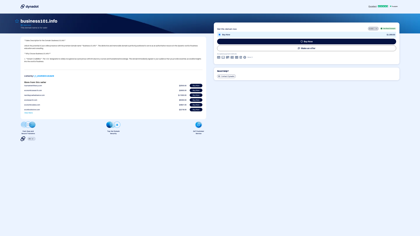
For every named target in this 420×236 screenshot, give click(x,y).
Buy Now (308, 41)
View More (28, 113)
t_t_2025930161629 (43, 76)
